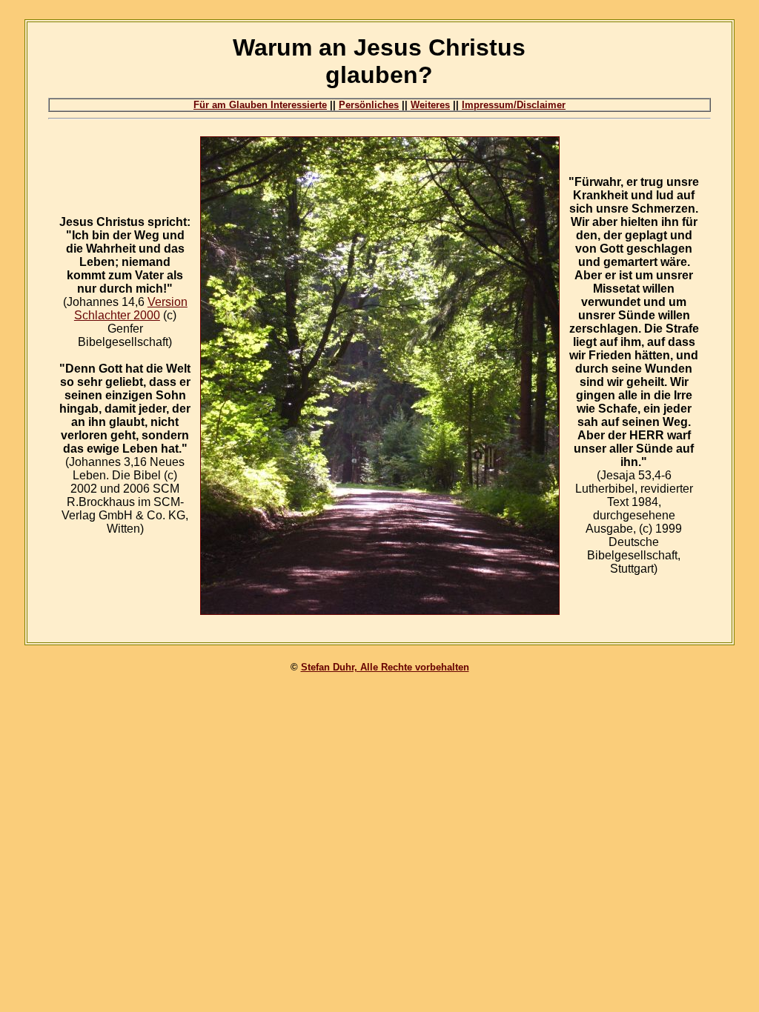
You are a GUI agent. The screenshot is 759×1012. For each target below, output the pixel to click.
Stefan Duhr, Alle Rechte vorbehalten (385, 667)
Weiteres (430, 104)
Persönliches (369, 104)
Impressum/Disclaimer (514, 104)
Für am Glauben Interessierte (260, 104)
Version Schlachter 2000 (131, 309)
